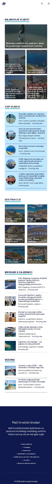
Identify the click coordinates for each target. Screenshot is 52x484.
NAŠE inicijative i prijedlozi (27, 457)
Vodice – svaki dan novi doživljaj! (13, 220)
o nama (27, 447)
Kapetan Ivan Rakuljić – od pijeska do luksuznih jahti (30, 343)
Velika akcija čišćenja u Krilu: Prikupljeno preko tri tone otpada (30, 329)
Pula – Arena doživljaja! (33, 240)
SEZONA (10, 359)
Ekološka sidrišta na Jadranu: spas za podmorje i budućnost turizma (25, 44)
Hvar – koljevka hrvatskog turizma (36, 261)
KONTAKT (27, 451)
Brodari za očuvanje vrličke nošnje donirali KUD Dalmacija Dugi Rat (31, 314)
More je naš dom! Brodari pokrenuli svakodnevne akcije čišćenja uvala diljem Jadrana (14, 68)
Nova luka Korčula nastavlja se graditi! (36, 71)
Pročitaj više (37, 123)
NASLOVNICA (27, 444)
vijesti (27, 460)
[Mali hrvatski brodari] (3, 3)
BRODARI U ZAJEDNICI (18, 272)
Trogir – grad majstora (34, 220)
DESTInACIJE (13, 199)
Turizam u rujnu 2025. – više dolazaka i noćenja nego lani (31, 366)
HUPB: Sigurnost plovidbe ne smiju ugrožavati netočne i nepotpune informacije (14, 93)
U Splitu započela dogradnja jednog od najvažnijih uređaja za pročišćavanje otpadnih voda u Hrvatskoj (36, 92)
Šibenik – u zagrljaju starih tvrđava (14, 240)
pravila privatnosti (27, 463)
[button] (42, 3)
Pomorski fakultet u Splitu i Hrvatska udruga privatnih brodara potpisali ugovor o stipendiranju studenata (30, 298)
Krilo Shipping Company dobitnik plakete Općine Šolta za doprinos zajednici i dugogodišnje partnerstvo (32, 281)
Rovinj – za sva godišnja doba (11, 261)
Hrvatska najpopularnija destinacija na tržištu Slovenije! (31, 380)
